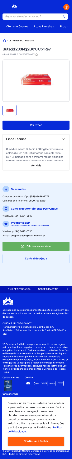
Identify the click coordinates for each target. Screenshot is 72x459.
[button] (64, 16)
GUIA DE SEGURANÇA (19, 289)
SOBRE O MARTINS (48, 289)
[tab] (9, 110)
